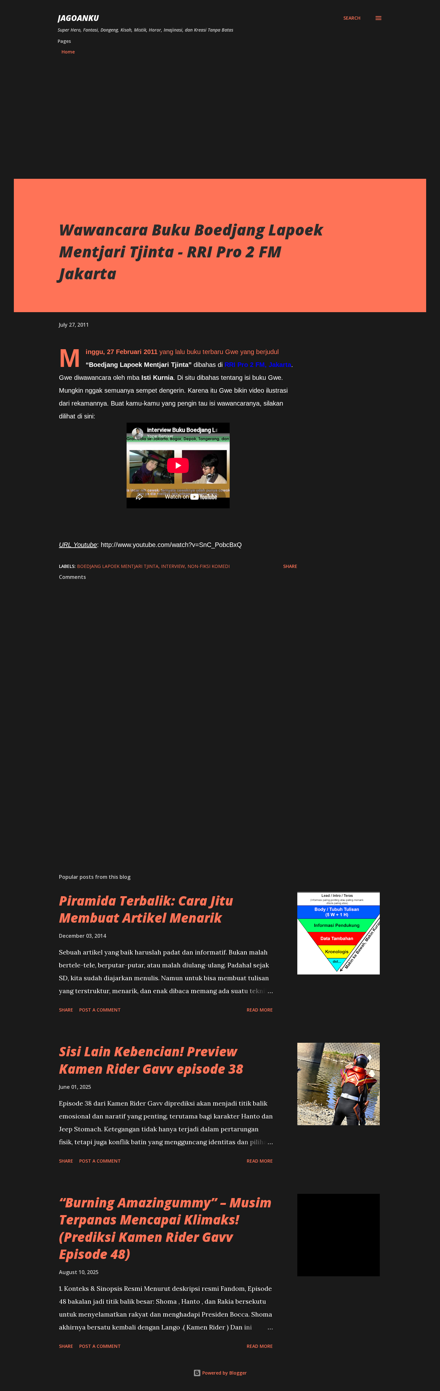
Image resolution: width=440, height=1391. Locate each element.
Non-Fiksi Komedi (208, 566)
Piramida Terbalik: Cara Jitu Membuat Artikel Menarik (146, 909)
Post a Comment (100, 1010)
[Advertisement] (220, 118)
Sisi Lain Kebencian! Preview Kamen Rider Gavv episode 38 (151, 1059)
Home (68, 52)
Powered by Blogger (224, 1373)
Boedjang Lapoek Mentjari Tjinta (117, 566)
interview (173, 566)
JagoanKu (78, 18)
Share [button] (290, 566)
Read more (260, 1010)
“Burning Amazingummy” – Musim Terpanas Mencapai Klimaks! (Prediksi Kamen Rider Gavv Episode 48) (165, 1228)
